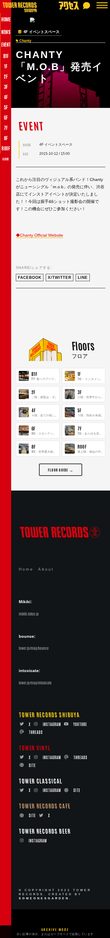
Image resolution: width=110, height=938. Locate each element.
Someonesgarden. (45, 898)
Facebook (29, 277)
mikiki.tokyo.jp (29, 613)
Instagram (52, 724)
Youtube (80, 724)
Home (26, 569)
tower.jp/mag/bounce (34, 648)
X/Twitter (59, 277)
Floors (82, 345)
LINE (83, 277)
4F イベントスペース (41, 32)
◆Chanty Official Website (39, 235)
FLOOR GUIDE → (60, 469)
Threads (36, 732)
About (46, 569)
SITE (32, 765)
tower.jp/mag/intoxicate (35, 682)
